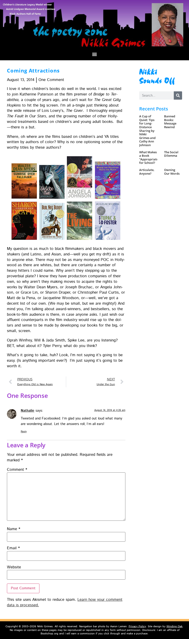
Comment (17, 470)
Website (14, 567)
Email (13, 548)
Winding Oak (174, 626)
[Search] (178, 95)
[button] (94, 54)
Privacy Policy (137, 626)
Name (13, 529)
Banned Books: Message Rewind (170, 121)
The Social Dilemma (171, 154)
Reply (24, 432)
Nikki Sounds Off (157, 75)
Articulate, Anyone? (146, 172)
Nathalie (27, 410)
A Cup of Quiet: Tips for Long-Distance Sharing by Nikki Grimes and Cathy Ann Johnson (147, 130)
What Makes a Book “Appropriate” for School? (149, 157)
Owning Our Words (172, 172)
